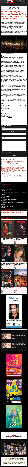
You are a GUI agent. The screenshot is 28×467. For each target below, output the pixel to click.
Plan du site (6, 437)
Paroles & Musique (14, 176)
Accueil (2, 5)
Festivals (5, 176)
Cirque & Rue (24, 175)
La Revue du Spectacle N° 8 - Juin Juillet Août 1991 (20, 288)
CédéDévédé (8, 177)
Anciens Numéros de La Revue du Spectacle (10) (12, 212)
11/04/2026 (14, 347)
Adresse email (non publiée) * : (8, 131)
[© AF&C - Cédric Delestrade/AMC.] (14, 36)
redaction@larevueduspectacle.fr (14, 436)
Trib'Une (12, 177)
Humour (2, 176)
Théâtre (3, 175)
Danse (6, 175)
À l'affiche (15, 175)
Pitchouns (8, 176)
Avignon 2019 (3, 177)
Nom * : (3, 127)
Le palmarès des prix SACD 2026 (9, 201)
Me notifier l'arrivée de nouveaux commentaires (12, 152)
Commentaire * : (5, 140)
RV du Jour (15, 177)
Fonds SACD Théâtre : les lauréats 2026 (10, 194)
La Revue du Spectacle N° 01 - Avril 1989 (7, 239)
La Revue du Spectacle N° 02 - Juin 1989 (20, 239)
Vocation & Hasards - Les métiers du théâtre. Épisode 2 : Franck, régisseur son (19, 335)
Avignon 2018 (24, 176)
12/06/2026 (14, 338)
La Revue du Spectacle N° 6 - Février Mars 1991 (20, 264)
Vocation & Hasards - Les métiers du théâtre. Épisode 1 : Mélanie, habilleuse (19, 345)
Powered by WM (20, 437)
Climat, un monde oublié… (6, 163)
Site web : (4, 135)
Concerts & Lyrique (10, 175)
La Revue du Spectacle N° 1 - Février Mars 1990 (7, 264)
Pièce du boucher (9, 5)
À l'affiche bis (19, 175)
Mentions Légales (5, 191)
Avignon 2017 (19, 176)
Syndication (13, 437)
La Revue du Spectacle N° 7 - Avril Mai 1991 (7, 288)
